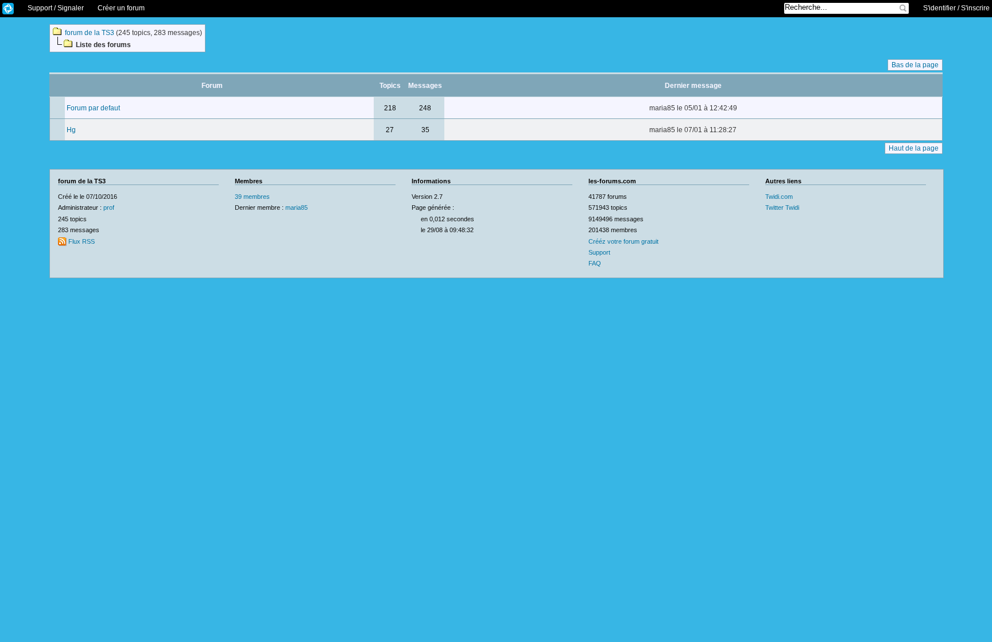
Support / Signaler (56, 8)
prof (108, 207)
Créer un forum (121, 8)
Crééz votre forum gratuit (623, 241)
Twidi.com (779, 196)
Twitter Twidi (782, 207)
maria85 (296, 207)
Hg (71, 130)
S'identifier (939, 8)
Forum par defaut (93, 108)
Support (599, 252)
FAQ (594, 263)
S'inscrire (975, 8)
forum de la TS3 (89, 33)
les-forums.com (8, 9)
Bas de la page (915, 65)
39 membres (252, 196)
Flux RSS (81, 241)
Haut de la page (914, 148)
